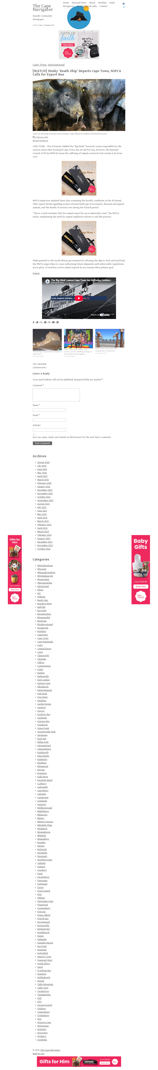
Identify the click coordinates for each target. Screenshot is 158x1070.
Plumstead (42, 905)
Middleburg (43, 811)
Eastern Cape (43, 683)
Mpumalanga (43, 832)
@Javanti (41, 569)
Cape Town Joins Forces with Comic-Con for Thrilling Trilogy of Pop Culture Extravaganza (78, 352)
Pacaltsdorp (43, 877)
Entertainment (44, 690)
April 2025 (42, 517)
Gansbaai (41, 700)
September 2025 (45, 500)
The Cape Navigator (43, 7)
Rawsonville (43, 925)
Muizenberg (43, 839)
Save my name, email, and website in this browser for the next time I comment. (72, 437)
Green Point (43, 728)
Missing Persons (45, 821)
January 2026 (43, 486)
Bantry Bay (42, 600)
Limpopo (41, 804)
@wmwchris (43, 579)
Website (37, 425)
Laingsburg (42, 790)
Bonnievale (42, 628)
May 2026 (42, 472)
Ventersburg (43, 1012)
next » (44, 367)
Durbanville (43, 676)
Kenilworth (42, 752)
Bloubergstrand (45, 624)
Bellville (41, 607)
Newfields (42, 853)
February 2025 (44, 524)
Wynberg (41, 1036)
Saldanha (41, 939)
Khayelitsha (43, 756)
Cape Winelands (45, 642)
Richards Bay (43, 929)
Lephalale (42, 801)
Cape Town (39, 64)
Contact (104, 6)
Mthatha (41, 835)
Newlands (42, 856)
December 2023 (44, 542)
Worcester (42, 1033)
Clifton (40, 662)
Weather (102, 2)
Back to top (38, 1053)
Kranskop (42, 773)
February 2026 (44, 483)
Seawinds (41, 950)
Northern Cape (44, 860)
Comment (38, 385)
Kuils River (42, 776)
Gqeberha (42, 718)
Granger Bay (43, 721)
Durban (41, 673)
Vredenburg (43, 1015)
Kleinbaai (41, 763)
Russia (40, 936)
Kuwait (43, 364)
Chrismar (41, 659)
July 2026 (41, 466)
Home (66, 2)
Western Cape (44, 1022)
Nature (40, 846)
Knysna (41, 770)
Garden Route (44, 704)
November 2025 (45, 493)
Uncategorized (44, 1005)
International (56, 64)
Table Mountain (45, 984)
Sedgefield (42, 953)
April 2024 (42, 528)
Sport (40, 967)
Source (36, 273)
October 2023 (44, 549)
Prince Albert (43, 915)
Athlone (41, 597)
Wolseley (41, 1029)
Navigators (68, 6)
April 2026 (42, 476)
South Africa (43, 963)
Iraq (38, 364)
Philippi (41, 898)
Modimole (42, 828)
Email (36, 415)
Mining (40, 818)
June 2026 (42, 469)
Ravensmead (43, 922)
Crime (40, 669)
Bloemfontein (44, 614)
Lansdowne (42, 797)
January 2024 (43, 538)
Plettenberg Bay (45, 901)
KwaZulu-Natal (44, 780)
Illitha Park (43, 742)
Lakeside (41, 794)
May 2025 (42, 514)
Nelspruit (42, 849)
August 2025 (43, 504)
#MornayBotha (44, 583)
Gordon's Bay (43, 714)
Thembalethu (44, 995)
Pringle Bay (43, 918)
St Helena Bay (44, 970)
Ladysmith (42, 787)
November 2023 (45, 545)
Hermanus (42, 735)
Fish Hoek (42, 693)
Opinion (41, 866)
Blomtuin (41, 621)
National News (79, 2)
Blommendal (43, 617)
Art (39, 593)
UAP (39, 998)
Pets (39, 894)
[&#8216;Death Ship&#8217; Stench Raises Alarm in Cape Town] (47, 340)
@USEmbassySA (45, 576)
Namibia (41, 842)
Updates (41, 1008)
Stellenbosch (43, 977)
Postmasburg (43, 908)
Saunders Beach (45, 943)
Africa (40, 590)
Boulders (41, 631)
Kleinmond (42, 766)
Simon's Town (44, 956)
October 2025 (44, 497)
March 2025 (43, 521)
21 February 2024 (41, 137)
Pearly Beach (43, 891)
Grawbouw (42, 725)
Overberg (42, 870)
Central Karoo (44, 648)
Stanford (41, 974)
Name (36, 405)
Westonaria (43, 1026)
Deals (112, 2)
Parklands (42, 884)
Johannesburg (44, 749)
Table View (42, 988)
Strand (40, 981)
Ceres (40, 652)
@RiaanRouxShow (46, 572)
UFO (39, 1001)
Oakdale (41, 863)
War (39, 1019)
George (41, 711)
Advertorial (43, 586)
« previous (37, 367)
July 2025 (41, 507)
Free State (42, 697)
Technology (43, 991)
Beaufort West (44, 603)
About (92, 2)
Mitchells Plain (44, 825)
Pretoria (41, 911)
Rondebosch (43, 932)
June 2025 (42, 511)
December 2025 (44, 490)
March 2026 (43, 479)
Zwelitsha (42, 1040)
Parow (40, 887)
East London (43, 680)
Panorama (42, 880)
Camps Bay (42, 635)
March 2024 (43, 531)
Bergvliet (41, 610)
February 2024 (44, 535)
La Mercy (41, 783)
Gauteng (41, 707)
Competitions (44, 666)
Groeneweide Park (46, 731)
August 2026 (43, 462)
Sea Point (42, 946)
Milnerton (42, 815)
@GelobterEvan (45, 565)
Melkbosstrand (44, 808)
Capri (40, 645)
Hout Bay (41, 738)
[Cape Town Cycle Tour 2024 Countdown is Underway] (109, 338)
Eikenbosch (42, 686)
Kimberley (42, 759)
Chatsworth (43, 655)
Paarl (40, 873)
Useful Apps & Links (87, 6)
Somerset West (44, 960)
